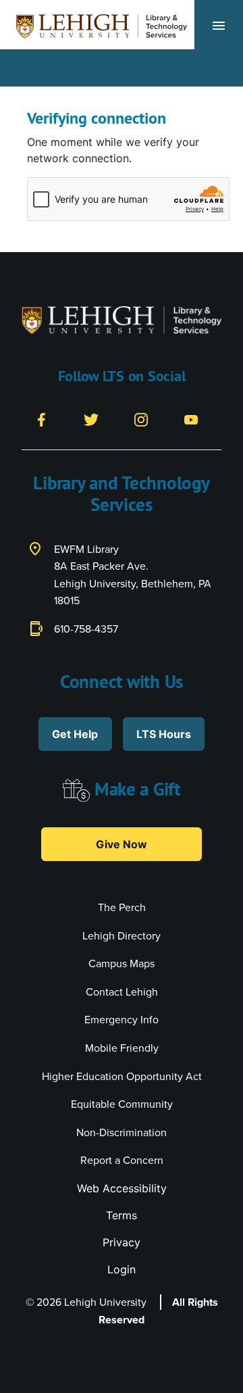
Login (121, 1269)
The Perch (122, 907)
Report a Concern (121, 1160)
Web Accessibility (122, 1188)
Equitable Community (122, 1104)
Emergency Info (121, 1019)
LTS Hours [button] (163, 734)
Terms (121, 1215)
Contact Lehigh (122, 992)
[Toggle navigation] (218, 25)
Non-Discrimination (121, 1132)
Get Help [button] (75, 734)
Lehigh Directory (121, 936)
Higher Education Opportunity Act (122, 1076)
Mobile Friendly (122, 1048)
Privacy (121, 1242)
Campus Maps (121, 963)
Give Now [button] (121, 844)
